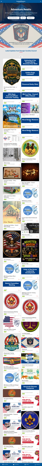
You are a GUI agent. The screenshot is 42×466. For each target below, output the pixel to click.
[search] (41, 1)
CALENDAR (6, 464)
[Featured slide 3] (21, 36)
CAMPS (27, 464)
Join (22, 17)
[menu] (1, 1)
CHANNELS (16, 464)
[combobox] (21, 57)
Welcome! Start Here (13, 17)
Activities (30, 17)
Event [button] (5, 90)
